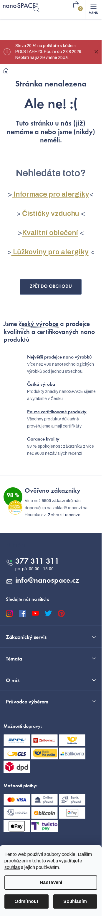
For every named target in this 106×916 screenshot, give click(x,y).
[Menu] (93, 9)
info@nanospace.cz (47, 581)
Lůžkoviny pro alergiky (50, 252)
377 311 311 (37, 562)
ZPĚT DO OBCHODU (51, 286)
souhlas (12, 867)
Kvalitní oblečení (50, 233)
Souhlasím (75, 901)
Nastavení (51, 882)
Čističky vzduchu (50, 213)
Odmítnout (26, 901)
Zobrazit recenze (64, 515)
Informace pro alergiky (50, 194)
